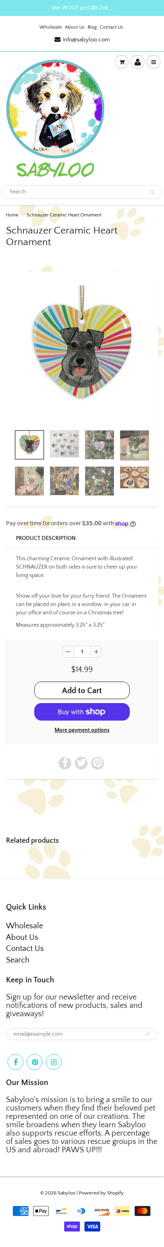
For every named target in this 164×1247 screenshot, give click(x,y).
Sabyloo (66, 1193)
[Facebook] (15, 1062)
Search (17, 960)
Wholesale (50, 27)
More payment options (82, 730)
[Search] (152, 192)
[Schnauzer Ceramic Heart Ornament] (82, 353)
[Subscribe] (148, 1033)
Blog (92, 27)
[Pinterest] (35, 1062)
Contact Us (111, 27)
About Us (74, 27)
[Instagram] (54, 1062)
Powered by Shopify (101, 1193)
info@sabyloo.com (86, 39)
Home (12, 215)
